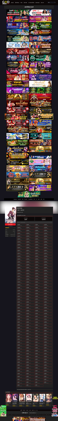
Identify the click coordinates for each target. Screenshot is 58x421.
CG (36, 199)
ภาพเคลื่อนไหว (30, 199)
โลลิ (43, 199)
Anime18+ (19, 199)
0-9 (8, 414)
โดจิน (22, 199)
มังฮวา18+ (25, 199)
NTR (34, 199)
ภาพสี (39, 199)
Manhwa (14, 231)
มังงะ (37, 410)
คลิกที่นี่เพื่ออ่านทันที (29, 7)
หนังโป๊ (21, 410)
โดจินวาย (24, 410)
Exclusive (15, 199)
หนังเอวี (33, 410)
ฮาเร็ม (41, 199)
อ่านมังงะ (27, 410)
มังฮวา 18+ (22, 210)
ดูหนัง (30, 410)
